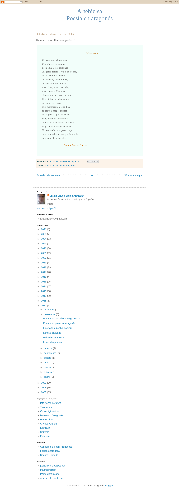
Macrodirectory (48, 469)
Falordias (45, 436)
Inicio (92, 175)
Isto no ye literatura (50, 403)
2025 (44, 234)
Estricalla (45, 427)
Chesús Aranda (48, 423)
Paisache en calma (53, 337)
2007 (44, 392)
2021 (44, 253)
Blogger (109, 485)
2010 (44, 305)
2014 (44, 286)
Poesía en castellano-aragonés (60, 165)
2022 (44, 248)
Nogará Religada (49, 455)
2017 (44, 272)
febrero (48, 372)
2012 (44, 296)
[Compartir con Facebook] (95, 161)
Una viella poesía (52, 342)
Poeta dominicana (50, 474)
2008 (44, 387)
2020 (44, 257)
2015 (44, 281)
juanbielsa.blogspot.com (53, 465)
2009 (44, 382)
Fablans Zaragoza (50, 451)
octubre (48, 348)
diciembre (49, 309)
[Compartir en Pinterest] (97, 161)
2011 (44, 300)
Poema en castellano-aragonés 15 (61, 318)
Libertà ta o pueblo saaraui (57, 328)
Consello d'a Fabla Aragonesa (56, 446)
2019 (44, 262)
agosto (48, 357)
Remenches (46, 419)
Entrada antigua (133, 175)
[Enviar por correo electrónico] (88, 161)
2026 (44, 229)
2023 (44, 243)
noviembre (50, 314)
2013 (44, 291)
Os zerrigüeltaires (49, 411)
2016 (44, 277)
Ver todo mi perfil (46, 208)
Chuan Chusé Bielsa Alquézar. (66, 195)
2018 (44, 267)
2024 (44, 238)
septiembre (50, 353)
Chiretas (44, 432)
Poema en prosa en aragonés (59, 323)
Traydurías (46, 407)
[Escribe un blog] (90, 161)
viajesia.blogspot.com (51, 478)
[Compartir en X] (93, 161)
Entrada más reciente (48, 175)
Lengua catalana (52, 332)
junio (47, 362)
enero (47, 376)
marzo (48, 367)
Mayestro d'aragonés (51, 415)
